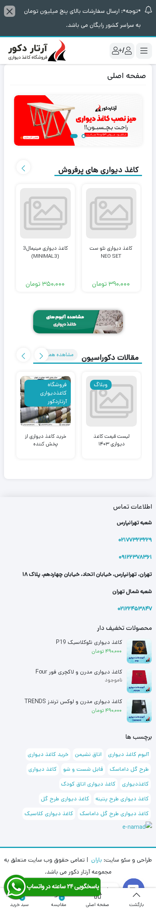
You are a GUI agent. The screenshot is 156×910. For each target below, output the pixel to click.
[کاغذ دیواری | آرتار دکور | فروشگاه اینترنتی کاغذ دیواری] (36, 50)
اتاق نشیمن (88, 754)
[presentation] (23, 167)
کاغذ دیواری (42, 769)
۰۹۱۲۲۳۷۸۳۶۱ (135, 557)
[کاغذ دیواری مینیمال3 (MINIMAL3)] (45, 213)
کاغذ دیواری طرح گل (65, 799)
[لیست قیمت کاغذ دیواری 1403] (111, 401)
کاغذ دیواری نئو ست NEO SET (111, 252)
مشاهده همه (59, 355)
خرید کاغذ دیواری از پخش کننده (45, 440)
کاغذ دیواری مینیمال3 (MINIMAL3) (45, 252)
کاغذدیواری (135, 784)
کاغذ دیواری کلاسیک (48, 814)
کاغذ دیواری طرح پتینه (122, 799)
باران (96, 860)
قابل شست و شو (83, 769)
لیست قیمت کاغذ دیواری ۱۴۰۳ (111, 440)
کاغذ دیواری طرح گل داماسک (114, 814)
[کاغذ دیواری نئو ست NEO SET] (111, 213)
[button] (82, 137)
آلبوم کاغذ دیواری (128, 754)
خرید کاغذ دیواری (48, 754)
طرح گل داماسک (129, 769)
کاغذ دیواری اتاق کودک (88, 784)
